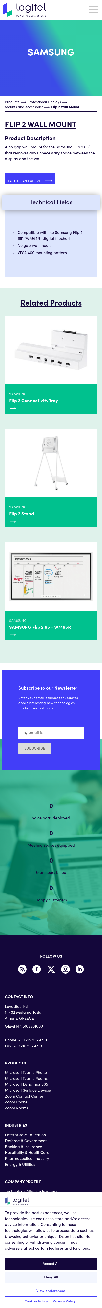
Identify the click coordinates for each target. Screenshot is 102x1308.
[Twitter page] (51, 969)
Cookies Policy (36, 1301)
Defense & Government (26, 1141)
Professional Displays (44, 102)
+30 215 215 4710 (32, 1040)
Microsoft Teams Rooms (26, 1079)
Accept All (51, 1264)
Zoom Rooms (16, 1108)
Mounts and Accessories (24, 107)
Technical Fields (51, 203)
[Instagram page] (65, 969)
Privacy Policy (64, 1301)
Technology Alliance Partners (31, 1192)
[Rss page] (22, 969)
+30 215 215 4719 (27, 1046)
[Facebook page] (36, 969)
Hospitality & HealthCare (27, 1153)
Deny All (51, 1277)
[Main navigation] (94, 10)
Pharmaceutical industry (27, 1159)
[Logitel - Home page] (24, 9)
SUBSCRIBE (34, 748)
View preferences (51, 1291)
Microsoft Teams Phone (26, 1073)
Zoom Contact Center (24, 1097)
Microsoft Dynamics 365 (26, 1085)
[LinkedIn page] (80, 969)
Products (12, 102)
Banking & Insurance (23, 1147)
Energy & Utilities (20, 1165)
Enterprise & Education (25, 1135)
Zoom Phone (16, 1102)
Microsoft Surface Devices (28, 1091)
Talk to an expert (24, 181)
